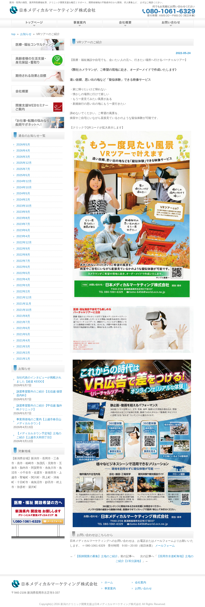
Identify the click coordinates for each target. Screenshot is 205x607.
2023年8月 (23, 218)
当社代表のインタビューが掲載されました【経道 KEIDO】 (38, 379)
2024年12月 (24, 181)
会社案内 (125, 23)
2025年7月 (23, 169)
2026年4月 (23, 150)
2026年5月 (23, 144)
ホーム (109, 582)
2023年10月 (24, 205)
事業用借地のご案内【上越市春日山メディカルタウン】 (38, 421)
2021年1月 (23, 358)
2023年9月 (23, 211)
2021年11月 (23, 303)
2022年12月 (24, 242)
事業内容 (79, 23)
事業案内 (110, 588)
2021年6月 (23, 328)
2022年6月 (23, 266)
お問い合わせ (170, 23)
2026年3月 (23, 156)
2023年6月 (23, 230)
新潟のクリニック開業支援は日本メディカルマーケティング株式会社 (100, 604)
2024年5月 (23, 193)
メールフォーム (165, 545)
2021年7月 (23, 322)
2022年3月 (23, 285)
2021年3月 (23, 346)
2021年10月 (24, 309)
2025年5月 (23, 175)
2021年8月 (23, 315)
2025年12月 (24, 162)
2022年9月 (23, 248)
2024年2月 (23, 199)
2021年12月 (24, 297)
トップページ (34, 23)
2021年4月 (23, 340)
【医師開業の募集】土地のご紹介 (97, 556)
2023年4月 (23, 236)
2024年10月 (24, 187)
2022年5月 (23, 273)
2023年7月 (23, 224)
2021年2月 (23, 352)
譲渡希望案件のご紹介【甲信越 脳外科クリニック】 (39, 407)
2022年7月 (23, 260)
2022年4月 (23, 279)
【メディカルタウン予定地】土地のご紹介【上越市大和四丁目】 (38, 435)
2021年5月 (23, 334)
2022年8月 (23, 254)
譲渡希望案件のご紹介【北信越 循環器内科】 (39, 393)
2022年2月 (23, 291)
